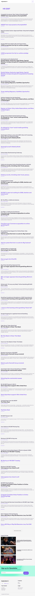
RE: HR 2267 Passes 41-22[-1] (14, 385)
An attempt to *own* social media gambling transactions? (14, 128)
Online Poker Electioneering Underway (11, 152)
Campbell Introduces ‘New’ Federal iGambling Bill (14, 15)
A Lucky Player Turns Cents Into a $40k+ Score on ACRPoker (24, 550)
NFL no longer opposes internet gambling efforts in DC (16, 277)
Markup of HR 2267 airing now (9, 438)
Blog (1, 17)
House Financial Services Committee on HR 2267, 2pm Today (17, 502)
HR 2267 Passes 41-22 (6, 416)
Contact (19, 583)
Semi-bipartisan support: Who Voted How (14, 394)
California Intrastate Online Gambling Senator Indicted (16, 165)
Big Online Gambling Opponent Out (16, 266)
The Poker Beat (5, 410)
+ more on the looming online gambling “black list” (16, 308)
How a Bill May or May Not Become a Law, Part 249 (16, 524)
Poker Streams (3, 588)
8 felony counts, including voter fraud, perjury (15, 175)
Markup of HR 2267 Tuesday (10, 467)
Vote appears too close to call (10, 477)
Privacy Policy (20, 588)
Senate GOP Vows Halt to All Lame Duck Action (14, 44)
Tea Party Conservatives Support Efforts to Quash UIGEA (16, 451)
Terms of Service (20, 587)
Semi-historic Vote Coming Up (16, 514)
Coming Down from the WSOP (9, 401)
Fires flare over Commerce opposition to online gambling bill (15, 224)
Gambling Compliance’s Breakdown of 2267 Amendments (16, 298)
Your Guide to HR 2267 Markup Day (10, 426)
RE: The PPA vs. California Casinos (10, 200)
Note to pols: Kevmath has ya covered (12, 363)
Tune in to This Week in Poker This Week (11, 342)
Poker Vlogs (3, 589)
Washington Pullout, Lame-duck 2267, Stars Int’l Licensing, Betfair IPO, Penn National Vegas (17, 136)
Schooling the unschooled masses (11, 378)
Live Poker (3, 587)
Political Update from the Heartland (17, 99)
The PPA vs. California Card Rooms (15, 213)
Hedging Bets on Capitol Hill (9, 249)
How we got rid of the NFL (9, 259)
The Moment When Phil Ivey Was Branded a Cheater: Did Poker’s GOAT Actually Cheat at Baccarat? (24, 541)
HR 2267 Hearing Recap (14, 484)
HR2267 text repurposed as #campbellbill (14, 24)
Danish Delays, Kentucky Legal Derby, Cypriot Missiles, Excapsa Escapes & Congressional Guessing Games (17, 74)
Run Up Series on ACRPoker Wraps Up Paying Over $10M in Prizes (24, 559)
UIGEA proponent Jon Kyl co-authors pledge (14, 53)
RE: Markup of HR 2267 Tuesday (10, 460)
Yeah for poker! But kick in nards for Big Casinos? (16, 242)
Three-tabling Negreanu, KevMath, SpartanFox (15, 91)
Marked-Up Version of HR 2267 (12, 353)
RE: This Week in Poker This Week (11, 336)
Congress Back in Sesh (16, 182)
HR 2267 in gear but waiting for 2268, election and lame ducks (16, 193)
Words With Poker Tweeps (15, 82)
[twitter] (2, 583)
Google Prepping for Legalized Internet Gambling (14, 313)
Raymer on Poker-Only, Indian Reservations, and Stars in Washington (17, 109)
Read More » (3, 39)
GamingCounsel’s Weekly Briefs (17, 61)
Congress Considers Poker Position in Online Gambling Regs (14, 495)
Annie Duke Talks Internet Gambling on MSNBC (13, 369)
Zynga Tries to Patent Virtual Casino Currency (14, 117)
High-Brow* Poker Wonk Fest (11, 326)
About (19, 582)
